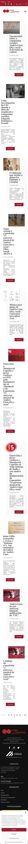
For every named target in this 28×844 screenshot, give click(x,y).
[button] (25, 812)
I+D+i (9, 2)
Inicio (2, 790)
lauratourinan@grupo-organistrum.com (12, 783)
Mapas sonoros (5, 802)
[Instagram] (8, 4)
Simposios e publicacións (8, 797)
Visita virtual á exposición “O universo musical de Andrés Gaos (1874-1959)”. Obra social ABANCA (9, 241)
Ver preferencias (14, 838)
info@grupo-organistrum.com (9, 778)
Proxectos (3, 2)
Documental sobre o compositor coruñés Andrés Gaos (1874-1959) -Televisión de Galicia (16, 44)
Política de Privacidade (18, 842)
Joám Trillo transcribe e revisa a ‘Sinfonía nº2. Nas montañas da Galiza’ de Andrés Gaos (9, 545)
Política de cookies (8, 842)
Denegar (14, 834)
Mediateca (4, 800)
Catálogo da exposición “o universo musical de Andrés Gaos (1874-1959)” (9, 669)
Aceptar (14, 829)
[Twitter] (11, 4)
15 (8, 715)
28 (25, 715)
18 (17, 715)
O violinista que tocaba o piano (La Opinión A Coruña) (15, 177)
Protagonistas (5, 795)
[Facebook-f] (5, 4)
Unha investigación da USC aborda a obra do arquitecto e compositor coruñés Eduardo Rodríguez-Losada (8, 111)
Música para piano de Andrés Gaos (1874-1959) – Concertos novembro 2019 (15, 311)
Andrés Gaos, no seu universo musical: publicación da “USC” (16, 609)
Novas (3, 792)
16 (11, 715)
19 (20, 715)
